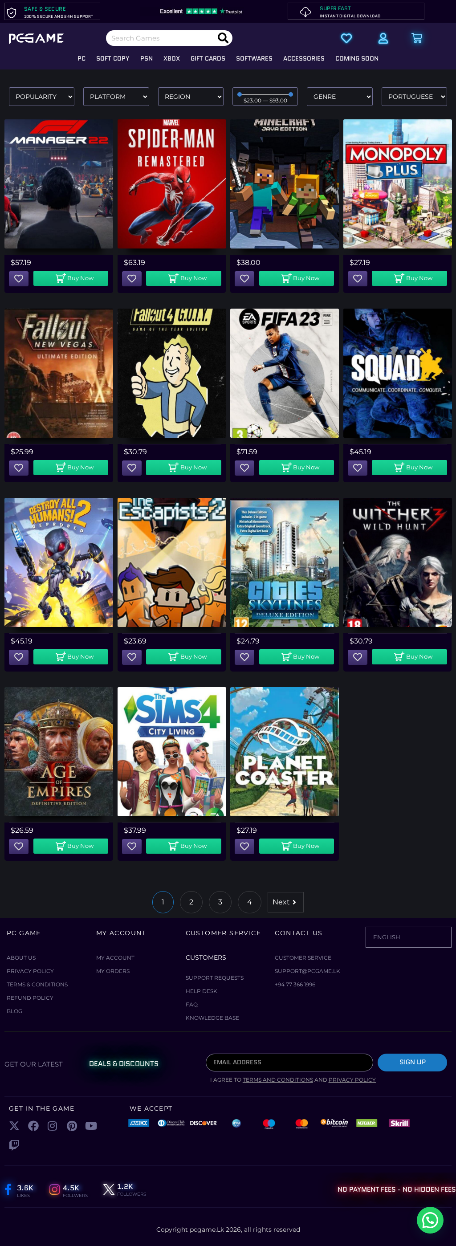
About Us (21, 957)
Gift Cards (208, 58)
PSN (146, 58)
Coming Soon (357, 58)
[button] (71, 278)
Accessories (304, 58)
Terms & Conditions (37, 984)
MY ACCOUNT (115, 957)
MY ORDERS (113, 971)
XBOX (171, 58)
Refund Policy (30, 997)
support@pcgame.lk (307, 971)
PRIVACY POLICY (352, 1079)
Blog (14, 1011)
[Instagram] (52, 1126)
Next (281, 902)
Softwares (254, 58)
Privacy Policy (30, 971)
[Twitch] (14, 1145)
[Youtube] (91, 1126)
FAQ (192, 1004)
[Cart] (417, 38)
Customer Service (303, 957)
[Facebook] (33, 1126)
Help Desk (201, 991)
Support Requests (215, 977)
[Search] (223, 38)
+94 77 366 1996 (295, 984)
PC (81, 58)
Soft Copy (113, 58)
